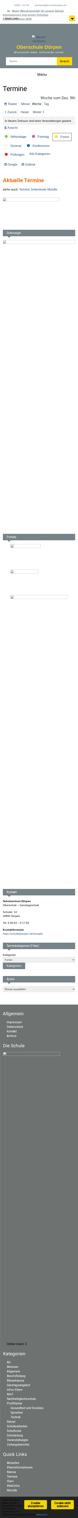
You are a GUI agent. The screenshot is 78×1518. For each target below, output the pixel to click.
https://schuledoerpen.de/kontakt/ (23, 933)
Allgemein (13, 1371)
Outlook (30, 165)
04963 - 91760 (21, 5)
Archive (11, 1036)
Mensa (11, 1472)
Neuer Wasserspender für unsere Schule (38, 10)
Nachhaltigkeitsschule (21, 1399)
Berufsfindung (16, 1376)
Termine (12, 1476)
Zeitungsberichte (18, 1444)
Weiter (37, 112)
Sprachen (17, 1412)
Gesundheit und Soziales (27, 1408)
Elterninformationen (20, 1467)
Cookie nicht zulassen (62, 1504)
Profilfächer (14, 1403)
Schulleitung (15, 1435)
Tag (46, 104)
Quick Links (12, 18)
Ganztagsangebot (18, 1385)
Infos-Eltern (15, 1390)
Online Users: (16, 1344)
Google (13, 165)
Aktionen (12, 1367)
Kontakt (12, 1031)
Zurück (12, 112)
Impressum (14, 1022)
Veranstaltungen (17, 1440)
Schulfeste (14, 1431)
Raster (12, 104)
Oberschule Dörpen (39, 47)
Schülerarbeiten (17, 1426)
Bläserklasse (15, 1380)
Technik (16, 1417)
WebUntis (13, 1486)
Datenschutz (15, 1027)
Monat (25, 104)
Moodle (12, 1490)
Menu (42, 74)
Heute (25, 112)
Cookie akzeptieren (35, 1504)
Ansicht (13, 128)
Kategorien (9, 954)
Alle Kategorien (39, 153)
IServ (10, 1481)
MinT (10, 1394)
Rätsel (11, 1422)
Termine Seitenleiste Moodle (38, 189)
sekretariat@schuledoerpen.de (50, 5)
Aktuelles (13, 1463)
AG (9, 1362)
